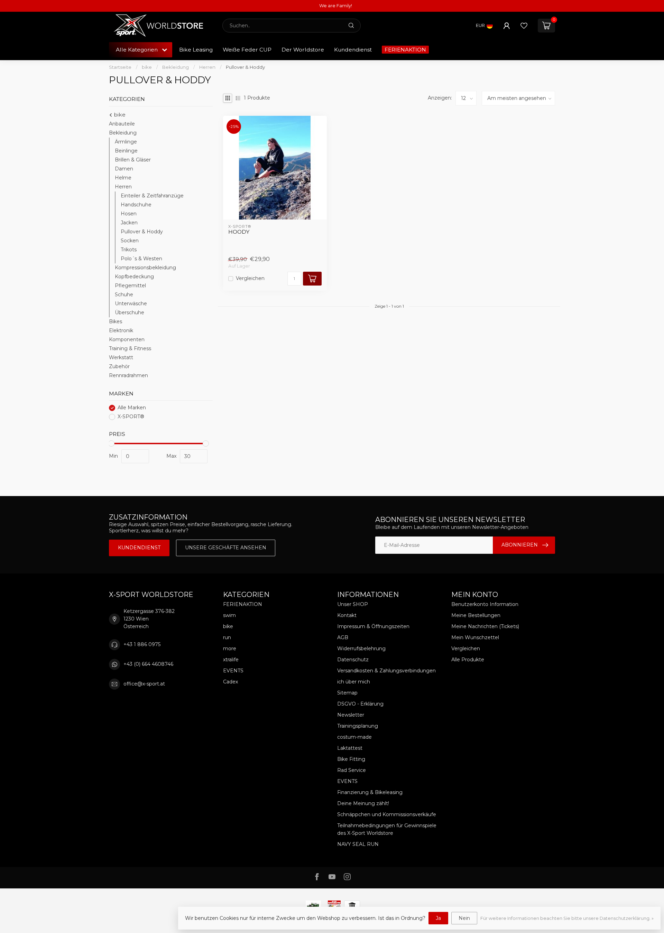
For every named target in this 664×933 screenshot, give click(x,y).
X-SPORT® (131, 416)
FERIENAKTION (405, 49)
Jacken (129, 223)
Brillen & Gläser (133, 160)
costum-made (354, 737)
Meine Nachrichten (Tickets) (485, 626)
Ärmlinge (126, 142)
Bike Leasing (196, 49)
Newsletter (350, 715)
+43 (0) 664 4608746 (148, 664)
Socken (130, 240)
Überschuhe (129, 312)
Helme (123, 178)
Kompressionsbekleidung (145, 267)
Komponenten (127, 339)
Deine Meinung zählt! (363, 803)
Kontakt (347, 615)
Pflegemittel (130, 285)
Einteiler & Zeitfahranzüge (152, 196)
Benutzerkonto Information (484, 604)
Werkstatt (121, 357)
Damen (124, 169)
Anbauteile (122, 124)
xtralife (231, 659)
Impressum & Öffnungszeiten (373, 626)
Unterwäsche (131, 303)
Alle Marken (132, 407)
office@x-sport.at (144, 684)
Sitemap (347, 693)
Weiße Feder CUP (247, 49)
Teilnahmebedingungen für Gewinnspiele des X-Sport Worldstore (386, 829)
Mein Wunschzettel (475, 637)
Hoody (238, 232)
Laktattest (349, 748)
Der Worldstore (303, 49)
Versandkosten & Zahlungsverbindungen (386, 671)
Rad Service (351, 770)
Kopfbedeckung (134, 276)
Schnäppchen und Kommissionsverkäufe (386, 814)
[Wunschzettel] (523, 25)
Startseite (120, 67)
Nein (464, 918)
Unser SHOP (352, 604)
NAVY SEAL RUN (358, 844)
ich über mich (353, 682)
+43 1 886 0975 (141, 644)
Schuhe (124, 294)
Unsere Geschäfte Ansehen (225, 547)
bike (147, 67)
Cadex (230, 682)
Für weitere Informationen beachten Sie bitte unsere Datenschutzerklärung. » (567, 918)
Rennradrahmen (128, 375)
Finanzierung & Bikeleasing (370, 792)
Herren (207, 67)
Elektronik (121, 330)
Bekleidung (175, 67)
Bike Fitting (351, 759)
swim (229, 615)
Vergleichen (250, 278)
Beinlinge (126, 151)
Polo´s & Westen (141, 258)
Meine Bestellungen (475, 615)
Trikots (129, 249)
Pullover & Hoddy (245, 67)
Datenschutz (353, 659)
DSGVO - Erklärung (360, 704)
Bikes (115, 321)
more (229, 648)
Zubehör (119, 366)
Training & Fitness (130, 348)
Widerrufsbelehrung (361, 648)
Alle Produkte (467, 659)
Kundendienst (353, 49)
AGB (342, 637)
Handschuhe (136, 205)
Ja (438, 918)
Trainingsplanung (357, 726)
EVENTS (233, 671)
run (227, 637)
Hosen (129, 214)
